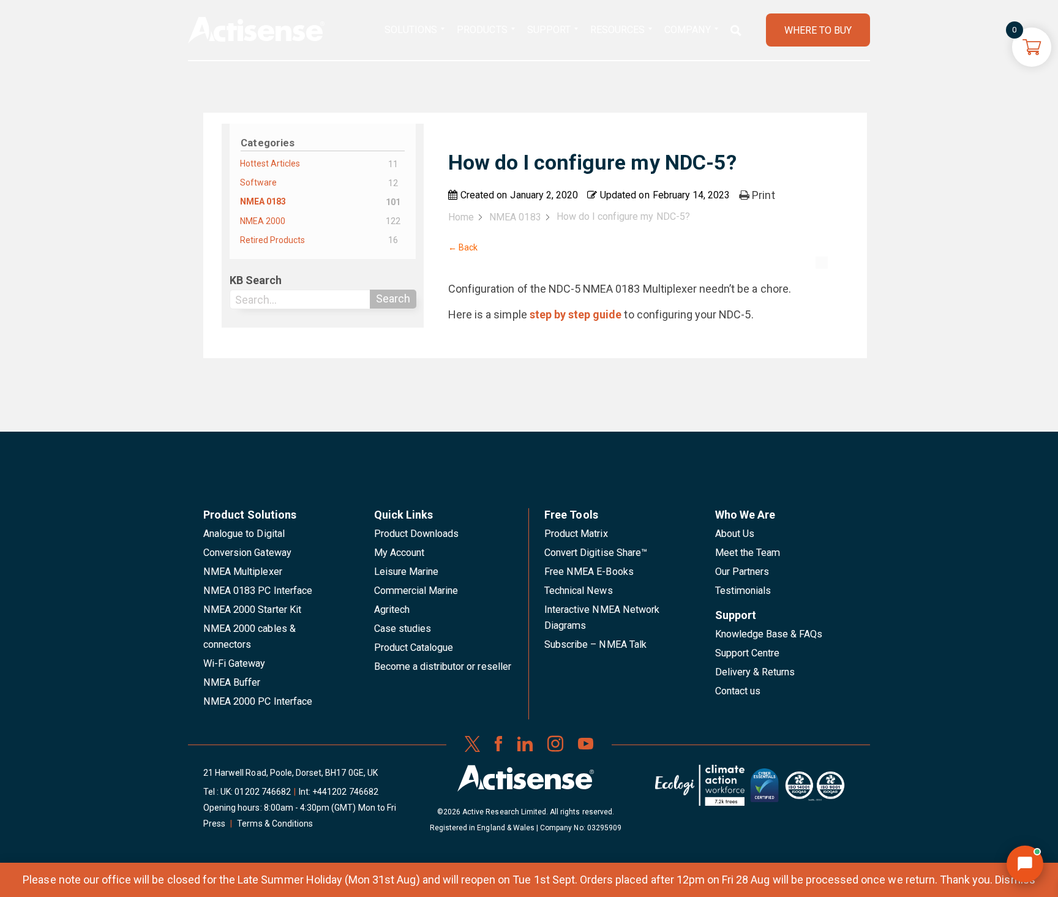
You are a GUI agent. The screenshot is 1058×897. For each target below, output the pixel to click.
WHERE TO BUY (818, 30)
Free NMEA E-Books (589, 571)
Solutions (411, 30)
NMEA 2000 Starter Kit (252, 609)
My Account (399, 552)
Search (393, 298)
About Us (734, 533)
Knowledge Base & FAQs (769, 634)
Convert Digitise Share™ (595, 552)
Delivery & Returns (755, 672)
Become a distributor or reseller (442, 666)
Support (549, 30)
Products (482, 30)
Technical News (578, 590)
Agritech (392, 609)
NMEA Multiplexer (242, 571)
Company (687, 30)
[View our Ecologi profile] (700, 790)
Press (214, 823)
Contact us (737, 691)
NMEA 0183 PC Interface (257, 590)
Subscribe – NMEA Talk (595, 644)
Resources (617, 30)
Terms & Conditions (275, 823)
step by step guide (576, 314)
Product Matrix (576, 533)
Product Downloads (416, 533)
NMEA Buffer (231, 682)
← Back (463, 247)
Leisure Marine (406, 571)
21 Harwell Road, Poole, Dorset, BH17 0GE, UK (290, 773)
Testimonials (743, 590)
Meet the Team (748, 552)
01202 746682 (262, 792)
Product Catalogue (414, 647)
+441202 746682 (345, 792)
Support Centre (747, 653)
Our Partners (742, 571)
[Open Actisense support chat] (1025, 864)
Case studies (403, 628)
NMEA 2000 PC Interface (257, 701)
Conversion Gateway (247, 552)
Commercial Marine (416, 590)
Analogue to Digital (244, 533)
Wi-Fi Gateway (234, 663)
